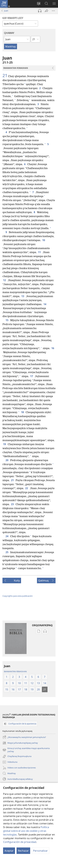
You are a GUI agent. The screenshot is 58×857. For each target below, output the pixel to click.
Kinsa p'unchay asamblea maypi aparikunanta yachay (26, 750)
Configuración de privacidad (19, 842)
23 (12, 504)
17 (32, 376)
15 (7, 320)
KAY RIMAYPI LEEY (12, 18)
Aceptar (9, 850)
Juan (6, 10)
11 (39, 252)
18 (22, 412)
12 (4, 280)
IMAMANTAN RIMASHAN (15, 671)
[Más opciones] (53, 11)
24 (7, 536)
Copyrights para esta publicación (17, 596)
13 (23, 296)
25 (7, 552)
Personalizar (40, 850)
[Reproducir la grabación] (40, 11)
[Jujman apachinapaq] (46, 11)
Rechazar (23, 850)
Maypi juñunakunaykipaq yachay (20, 743)
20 (7, 460)
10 (44, 240)
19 (4, 444)
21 (4, 75)
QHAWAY (9, 33)
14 (45, 304)
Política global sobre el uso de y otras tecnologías (26, 830)
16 (53, 348)
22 (27, 488)
